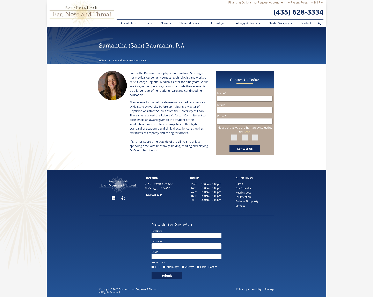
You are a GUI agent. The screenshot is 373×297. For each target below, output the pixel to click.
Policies (240, 289)
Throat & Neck (189, 23)
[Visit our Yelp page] (123, 197)
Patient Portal (299, 2)
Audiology (218, 23)
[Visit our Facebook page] (113, 197)
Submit (167, 275)
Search (319, 23)
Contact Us (245, 149)
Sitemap (269, 289)
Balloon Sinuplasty (246, 201)
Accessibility (254, 289)
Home (102, 60)
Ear (147, 23)
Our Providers (244, 188)
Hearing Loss (243, 192)
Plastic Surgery (278, 23)
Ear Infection (243, 197)
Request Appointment (271, 2)
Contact (305, 23)
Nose (164, 23)
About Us (126, 23)
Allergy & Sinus (246, 23)
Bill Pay (318, 2)
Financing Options (240, 2)
